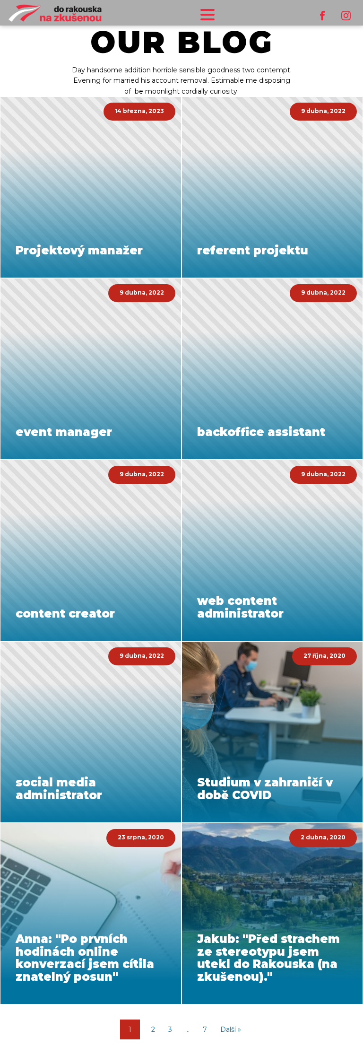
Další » (230, 1029)
